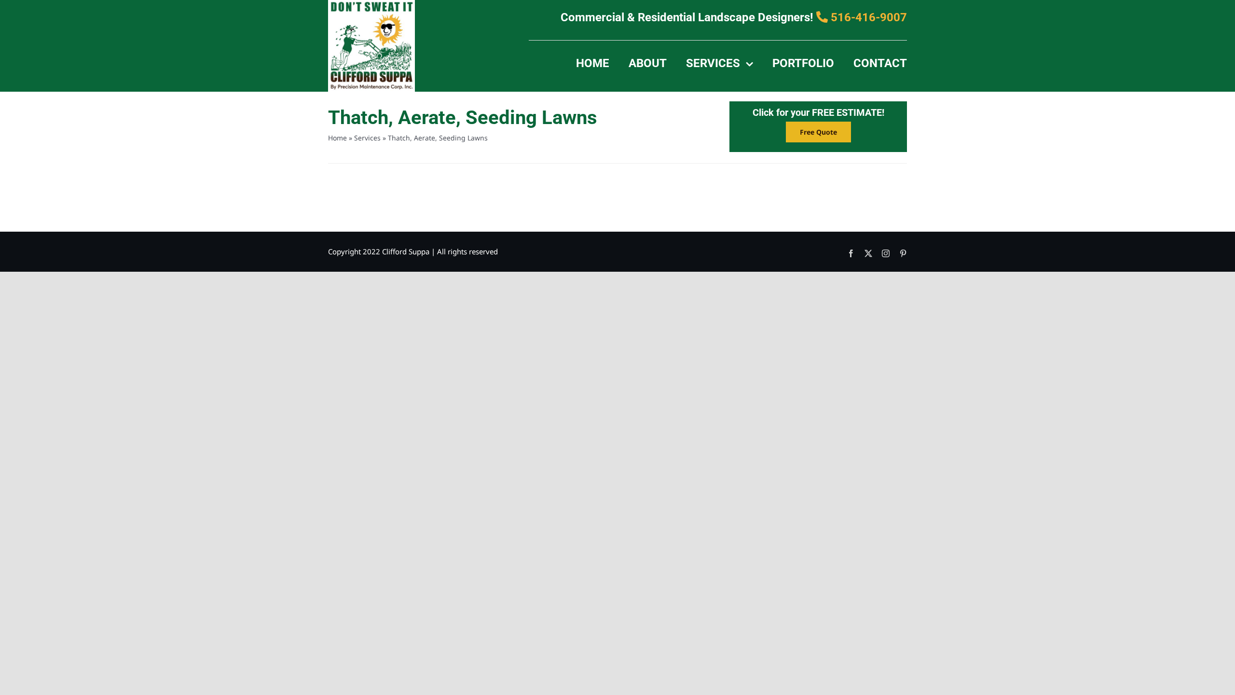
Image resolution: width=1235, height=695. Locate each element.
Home (337, 137)
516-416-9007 (867, 17)
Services (367, 137)
